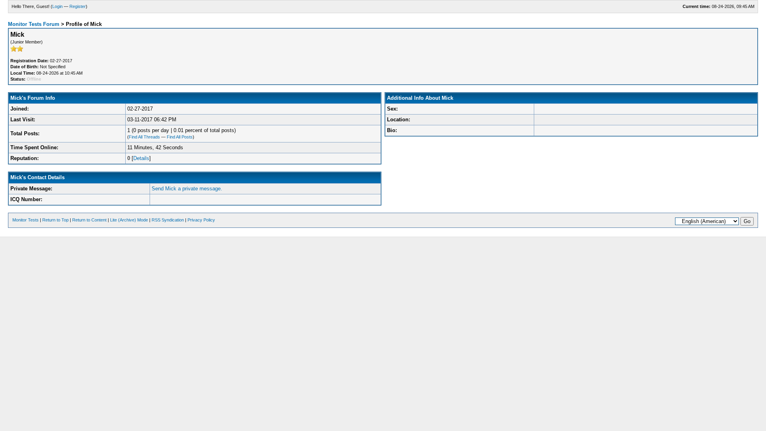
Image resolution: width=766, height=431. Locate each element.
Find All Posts (180, 136)
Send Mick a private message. (187, 189)
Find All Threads (144, 136)
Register (77, 6)
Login (57, 6)
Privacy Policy (201, 219)
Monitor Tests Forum (33, 24)
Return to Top (55, 219)
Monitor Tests (25, 219)
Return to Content (89, 219)
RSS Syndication (168, 219)
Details (141, 158)
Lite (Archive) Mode (129, 219)
